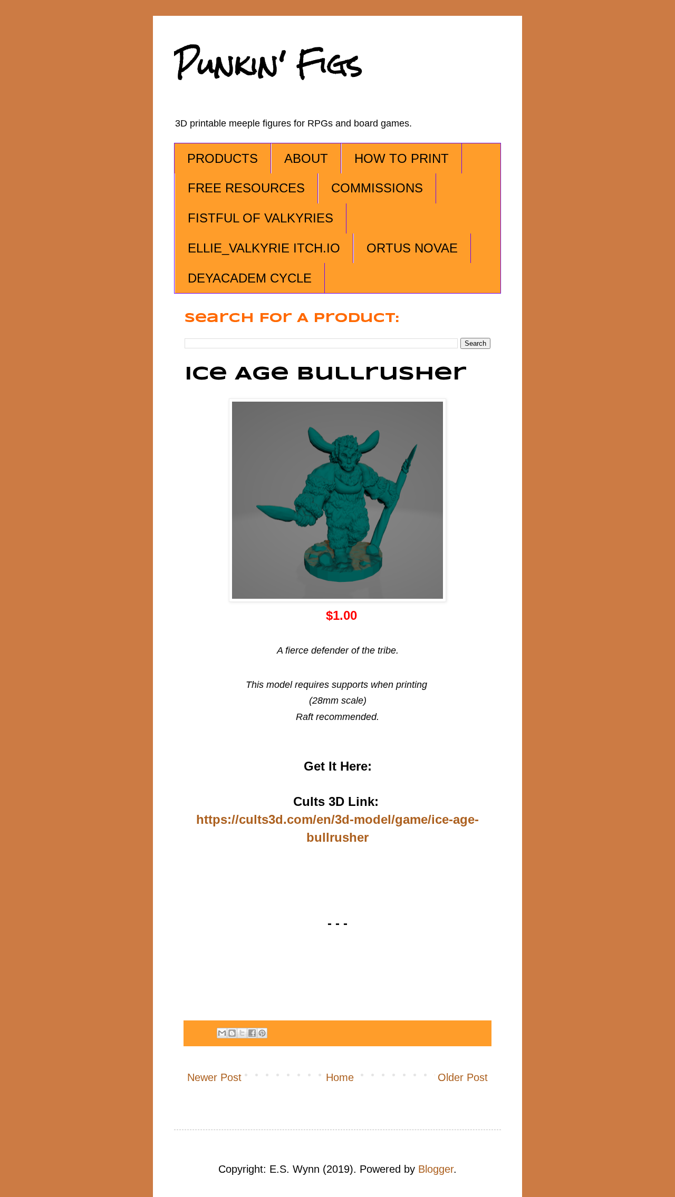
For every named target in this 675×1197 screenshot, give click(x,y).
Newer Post (214, 1077)
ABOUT (306, 158)
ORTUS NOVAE (412, 248)
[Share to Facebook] (252, 1033)
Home (340, 1077)
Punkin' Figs (268, 64)
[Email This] (222, 1033)
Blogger (436, 1169)
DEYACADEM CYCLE (250, 278)
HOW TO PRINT (401, 158)
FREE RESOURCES (246, 188)
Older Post (463, 1077)
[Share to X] (242, 1033)
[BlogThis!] (232, 1033)
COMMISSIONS (377, 188)
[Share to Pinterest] (262, 1033)
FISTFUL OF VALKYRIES (260, 218)
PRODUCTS (222, 158)
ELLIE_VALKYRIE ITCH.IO (264, 248)
